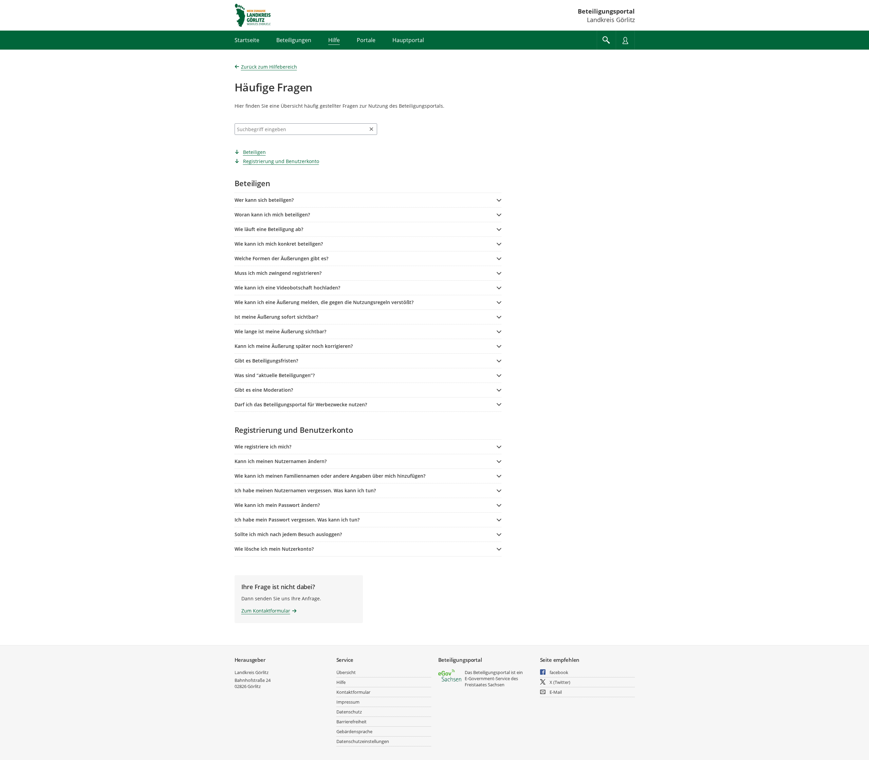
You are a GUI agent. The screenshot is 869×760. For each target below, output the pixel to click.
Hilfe (341, 682)
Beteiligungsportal (606, 11)
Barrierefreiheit (351, 722)
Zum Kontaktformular (265, 610)
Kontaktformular (353, 692)
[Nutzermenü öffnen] (625, 40)
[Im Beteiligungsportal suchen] (606, 40)
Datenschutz (349, 712)
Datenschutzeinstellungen (362, 741)
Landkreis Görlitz (252, 672)
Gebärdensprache (354, 731)
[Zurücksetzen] (371, 129)
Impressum (347, 702)
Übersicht (346, 672)
